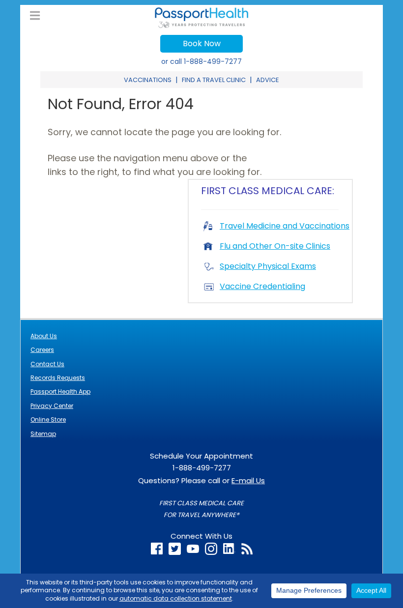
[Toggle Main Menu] (35, 15)
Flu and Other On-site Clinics (275, 246)
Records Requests (57, 378)
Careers (42, 350)
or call (201, 61)
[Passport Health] (201, 25)
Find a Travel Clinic (214, 80)
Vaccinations (148, 80)
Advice (267, 80)
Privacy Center (51, 406)
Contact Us (47, 364)
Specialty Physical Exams (268, 266)
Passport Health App (60, 391)
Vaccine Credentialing (262, 286)
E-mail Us (248, 480)
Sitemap (43, 434)
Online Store (48, 419)
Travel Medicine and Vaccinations (284, 226)
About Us (43, 336)
